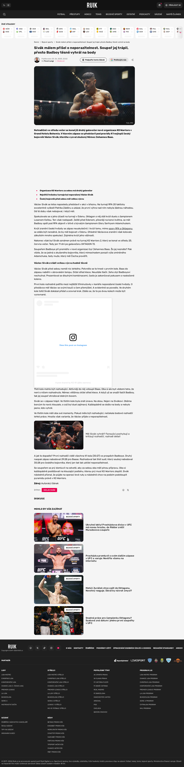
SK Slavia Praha (100, 678)
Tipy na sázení (7, 730)
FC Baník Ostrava (101, 686)
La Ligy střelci (54, 693)
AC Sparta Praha (101, 675)
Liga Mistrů (6, 675)
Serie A (4, 701)
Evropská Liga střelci (57, 678)
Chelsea (97, 708)
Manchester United (102, 697)
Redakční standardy (163, 648)
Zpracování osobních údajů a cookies (132, 648)
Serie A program (147, 701)
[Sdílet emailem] (132, 490)
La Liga (4, 693)
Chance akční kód (55, 748)
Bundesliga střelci (56, 697)
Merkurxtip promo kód (57, 730)
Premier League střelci (57, 690)
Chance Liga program (149, 678)
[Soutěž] (159, 5)
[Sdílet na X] (128, 490)
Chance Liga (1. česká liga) (12, 686)
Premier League (8, 690)
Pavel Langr (48, 61)
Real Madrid (99, 690)
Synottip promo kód (56, 733)
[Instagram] (51, 648)
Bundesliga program (148, 697)
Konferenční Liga (8, 682)
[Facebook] (30, 648)
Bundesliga (6, 697)
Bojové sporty (47, 42)
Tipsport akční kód (55, 744)
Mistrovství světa (9, 705)
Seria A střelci (54, 701)
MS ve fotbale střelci (57, 708)
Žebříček (90, 648)
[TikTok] (44, 648)
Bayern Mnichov (100, 712)
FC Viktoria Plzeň (101, 682)
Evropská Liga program (149, 682)
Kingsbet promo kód (56, 726)
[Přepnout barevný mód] (6, 5)
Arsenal (97, 701)
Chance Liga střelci (56, 686)
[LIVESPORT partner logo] (138, 660)
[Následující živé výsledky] (179, 32)
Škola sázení (6, 726)
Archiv (179, 648)
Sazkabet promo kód (56, 737)
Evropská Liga (7, 678)
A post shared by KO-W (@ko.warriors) (73, 382)
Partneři (5, 660)
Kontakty (78, 648)
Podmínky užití (103, 648)
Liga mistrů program (148, 675)
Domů (36, 42)
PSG (95, 705)
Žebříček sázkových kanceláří (14, 722)
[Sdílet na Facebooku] (123, 490)
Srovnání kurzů (8, 733)
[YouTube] (58, 648)
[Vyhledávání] (4, 14)
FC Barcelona (99, 693)
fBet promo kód (54, 752)
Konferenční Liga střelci (58, 682)
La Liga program (146, 693)
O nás (68, 648)
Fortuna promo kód (56, 741)
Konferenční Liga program (151, 686)
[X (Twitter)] (37, 648)
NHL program (145, 708)
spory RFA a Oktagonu (120, 228)
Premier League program (150, 690)
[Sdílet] (132, 60)
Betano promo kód (55, 722)
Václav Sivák (49, 490)
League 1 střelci (54, 705)
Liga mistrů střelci (56, 675)
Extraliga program (148, 705)
